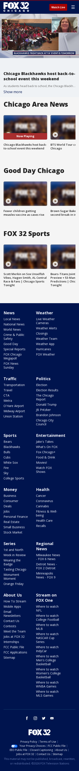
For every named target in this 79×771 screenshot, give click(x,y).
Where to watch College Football (47, 618)
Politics (43, 378)
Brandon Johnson (48, 415)
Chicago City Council (45, 422)
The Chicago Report (45, 397)
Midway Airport (14, 411)
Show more (13, 91)
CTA (6, 395)
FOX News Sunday (11, 365)
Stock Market (13, 532)
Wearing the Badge (12, 562)
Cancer (41, 496)
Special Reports (14, 349)
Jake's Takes (45, 441)
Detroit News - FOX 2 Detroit (46, 566)
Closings (42, 333)
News (9, 312)
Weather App (45, 344)
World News (12, 329)
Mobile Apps (12, 606)
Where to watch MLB (47, 627)
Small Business (14, 527)
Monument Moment (11, 577)
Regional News (44, 546)
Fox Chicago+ (46, 452)
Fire (6, 468)
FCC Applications (15, 652)
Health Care (44, 520)
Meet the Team (15, 631)
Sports (10, 435)
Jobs (7, 511)
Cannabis (42, 506)
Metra (8, 400)
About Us (13, 595)
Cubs (7, 457)
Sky (6, 473)
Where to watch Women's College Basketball (48, 673)
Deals (8, 506)
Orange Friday (13, 584)
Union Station (13, 416)
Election (41, 385)
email (52, 718)
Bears (8, 441)
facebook (27, 718)
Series (9, 543)
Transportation (14, 385)
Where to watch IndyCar (47, 649)
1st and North (13, 550)
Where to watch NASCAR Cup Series (47, 638)
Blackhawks (12, 447)
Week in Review (15, 555)
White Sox (11, 462)
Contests (10, 626)
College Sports (14, 478)
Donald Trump (46, 404)
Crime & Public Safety (14, 337)
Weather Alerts (46, 328)
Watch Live (58, 7)
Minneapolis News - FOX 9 (46, 575)
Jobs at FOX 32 (14, 636)
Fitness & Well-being (46, 513)
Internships (11, 642)
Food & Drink (45, 457)
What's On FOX (46, 447)
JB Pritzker (43, 410)
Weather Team (46, 339)
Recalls (41, 526)
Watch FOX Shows (44, 470)
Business (10, 496)
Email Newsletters (12, 614)
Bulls (7, 452)
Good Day (11, 344)
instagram (35, 718)
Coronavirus (44, 501)
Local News (12, 319)
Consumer (11, 501)
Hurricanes (43, 349)
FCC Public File (14, 647)
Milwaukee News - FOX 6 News (48, 557)
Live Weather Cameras (45, 321)
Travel (8, 390)
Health (42, 489)
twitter (43, 718)
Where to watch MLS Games (47, 693)
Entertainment (50, 435)
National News (14, 324)
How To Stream (15, 601)
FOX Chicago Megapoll (13, 356)
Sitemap (9, 657)
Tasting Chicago (15, 569)
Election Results (47, 390)
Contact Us (11, 621)
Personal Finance (16, 517)
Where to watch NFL (47, 608)
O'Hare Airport (14, 406)
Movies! (41, 462)
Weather (44, 312)
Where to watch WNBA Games (47, 684)
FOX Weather (45, 354)
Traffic (10, 378)
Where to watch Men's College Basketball (47, 660)
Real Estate (12, 522)
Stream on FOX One (46, 597)
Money (10, 489)
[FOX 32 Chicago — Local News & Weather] (16, 7)
